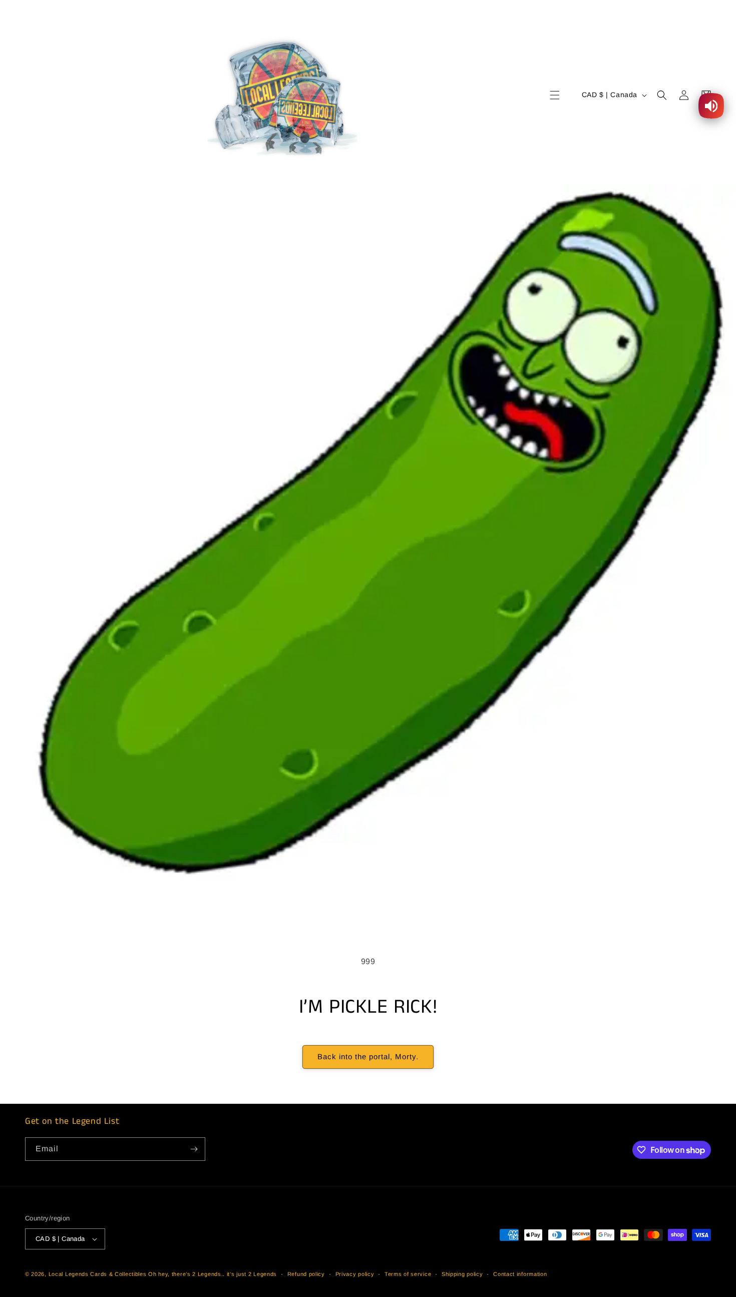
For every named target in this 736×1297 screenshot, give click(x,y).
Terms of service (408, 1274)
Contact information (520, 1274)
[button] (555, 95)
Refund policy (306, 1274)
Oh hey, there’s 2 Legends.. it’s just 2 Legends (212, 1274)
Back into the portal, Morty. (368, 1056)
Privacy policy (355, 1274)
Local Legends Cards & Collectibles (98, 1274)
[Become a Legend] (194, 1149)
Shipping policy (462, 1274)
